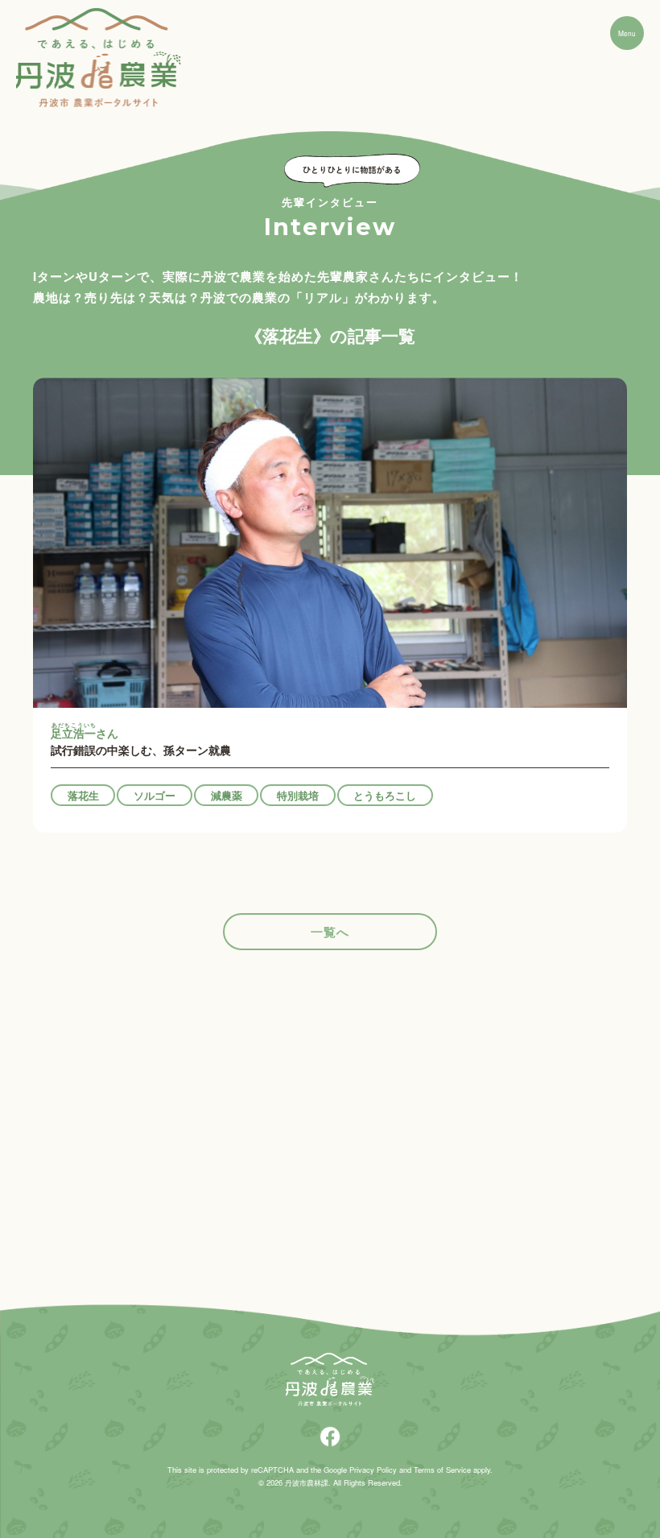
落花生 (83, 795)
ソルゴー (154, 795)
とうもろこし (384, 795)
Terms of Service (442, 1469)
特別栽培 (298, 795)
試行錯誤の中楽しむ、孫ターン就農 (141, 740)
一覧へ (330, 932)
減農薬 (226, 795)
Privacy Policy (373, 1469)
